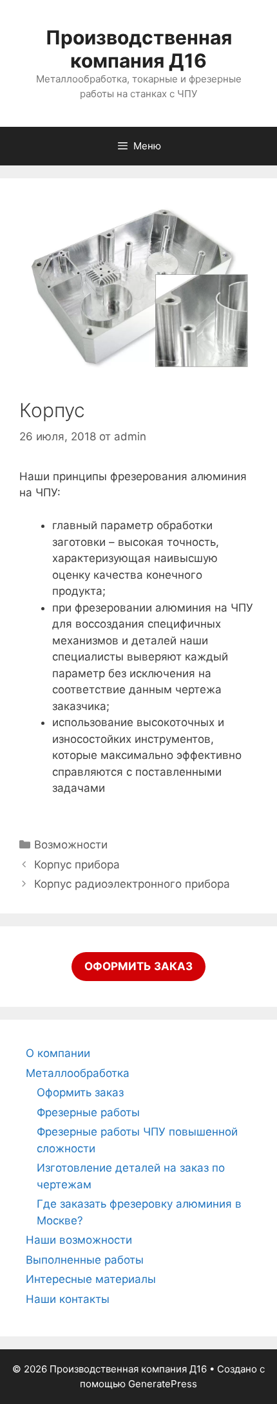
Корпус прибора (77, 864)
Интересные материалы (91, 1279)
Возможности (71, 844)
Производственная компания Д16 (139, 49)
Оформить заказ (80, 1092)
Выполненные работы (85, 1259)
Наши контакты (68, 1299)
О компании (58, 1053)
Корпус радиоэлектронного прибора (132, 883)
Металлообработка (77, 1073)
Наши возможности (79, 1239)
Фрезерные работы (88, 1112)
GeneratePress (162, 1384)
